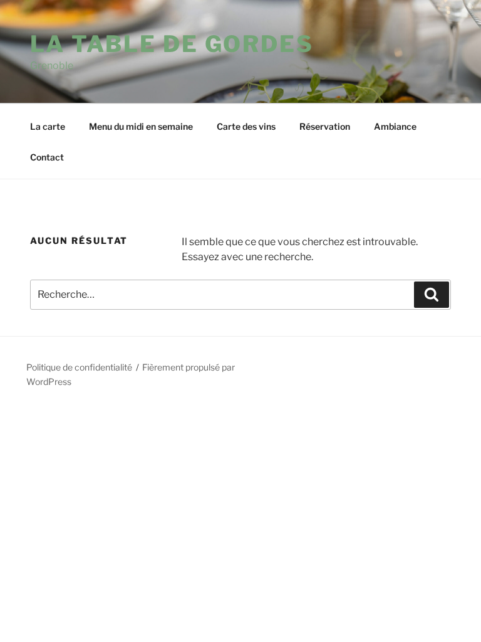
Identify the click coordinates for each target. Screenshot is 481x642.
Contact (47, 157)
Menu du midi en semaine (141, 126)
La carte (47, 126)
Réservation (324, 126)
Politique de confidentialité (79, 367)
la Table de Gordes (172, 44)
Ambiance (395, 126)
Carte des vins (246, 126)
